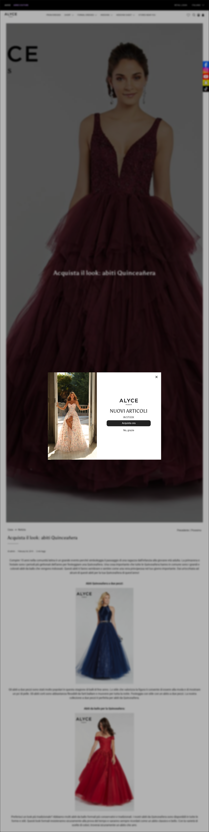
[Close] (156, 377)
